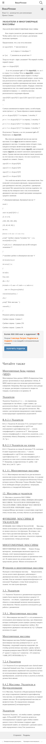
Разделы (26, 735)
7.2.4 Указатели (12, 661)
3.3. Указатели (11, 590)
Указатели (9, 397)
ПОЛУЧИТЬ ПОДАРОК (15, 349)
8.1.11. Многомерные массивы (21, 470)
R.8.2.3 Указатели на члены (19, 445)
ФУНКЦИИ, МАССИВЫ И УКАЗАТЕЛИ (18, 520)
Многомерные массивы (16, 636)
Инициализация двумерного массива (16, 741)
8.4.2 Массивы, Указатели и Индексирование (19, 686)
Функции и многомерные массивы (23, 567)
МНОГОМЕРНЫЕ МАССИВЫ (20, 545)
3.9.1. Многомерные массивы (20, 613)
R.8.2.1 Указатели (13, 419)
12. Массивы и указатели (17, 493)
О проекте (17, 735)
